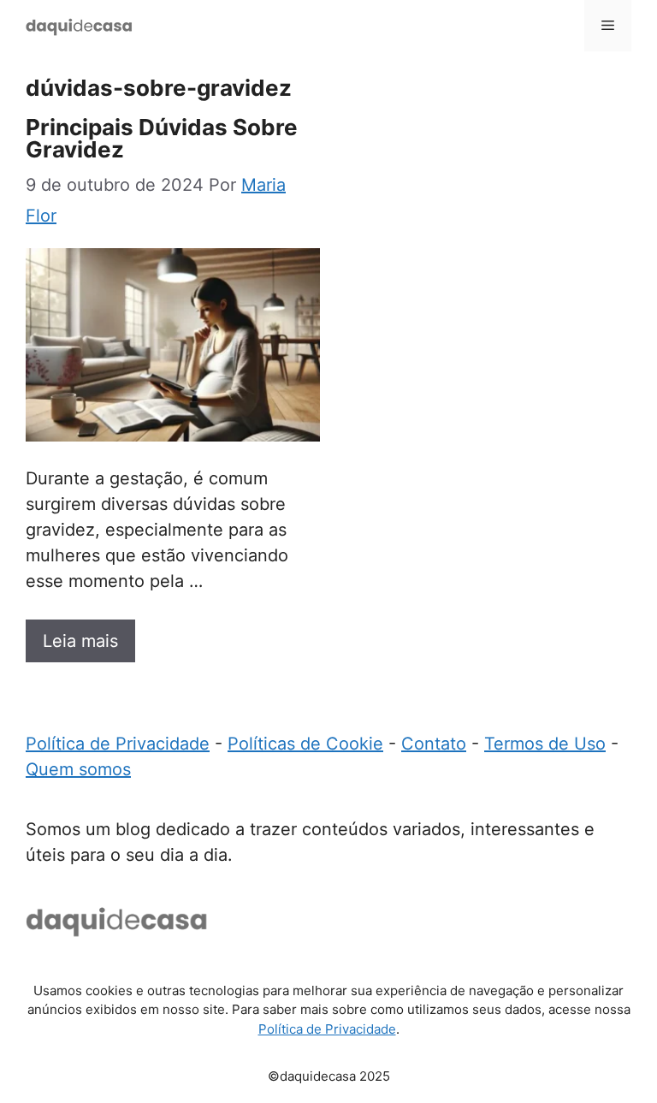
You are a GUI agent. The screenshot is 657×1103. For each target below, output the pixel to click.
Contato (433, 743)
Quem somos (78, 769)
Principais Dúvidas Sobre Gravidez (162, 138)
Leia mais (80, 641)
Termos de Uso (545, 743)
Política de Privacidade (118, 743)
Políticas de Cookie (305, 743)
